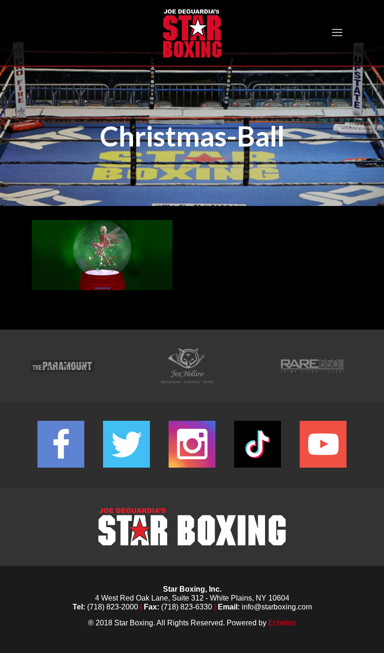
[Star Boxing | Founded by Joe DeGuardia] (192, 33)
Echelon (282, 623)
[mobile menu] (337, 33)
